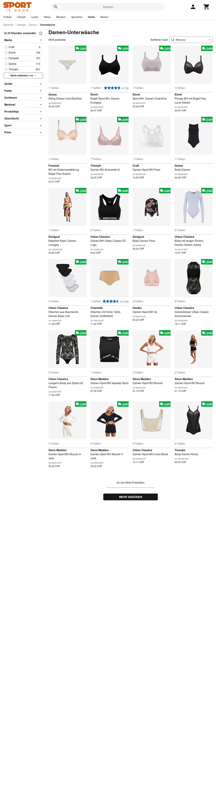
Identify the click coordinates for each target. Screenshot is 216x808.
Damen (33, 24)
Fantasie (53, 165)
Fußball (7, 17)
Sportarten (77, 17)
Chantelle (96, 308)
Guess (52, 94)
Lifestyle (21, 17)
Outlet (91, 17)
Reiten (47, 17)
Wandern (61, 17)
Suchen (108, 7)
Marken (104, 17)
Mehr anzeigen (130, 497)
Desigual (54, 237)
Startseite (8, 24)
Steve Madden (99, 379)
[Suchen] (55, 6)
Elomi (94, 94)
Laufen (34, 17)
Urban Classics (100, 237)
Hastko (137, 308)
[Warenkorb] (206, 6)
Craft (136, 165)
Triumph (95, 165)
